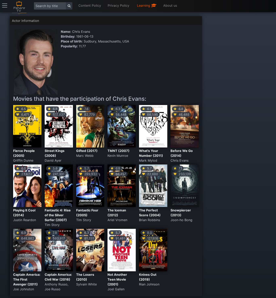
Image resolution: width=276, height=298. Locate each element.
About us (170, 5)
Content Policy (89, 5)
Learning (144, 5)
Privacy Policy (118, 5)
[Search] (69, 6)
